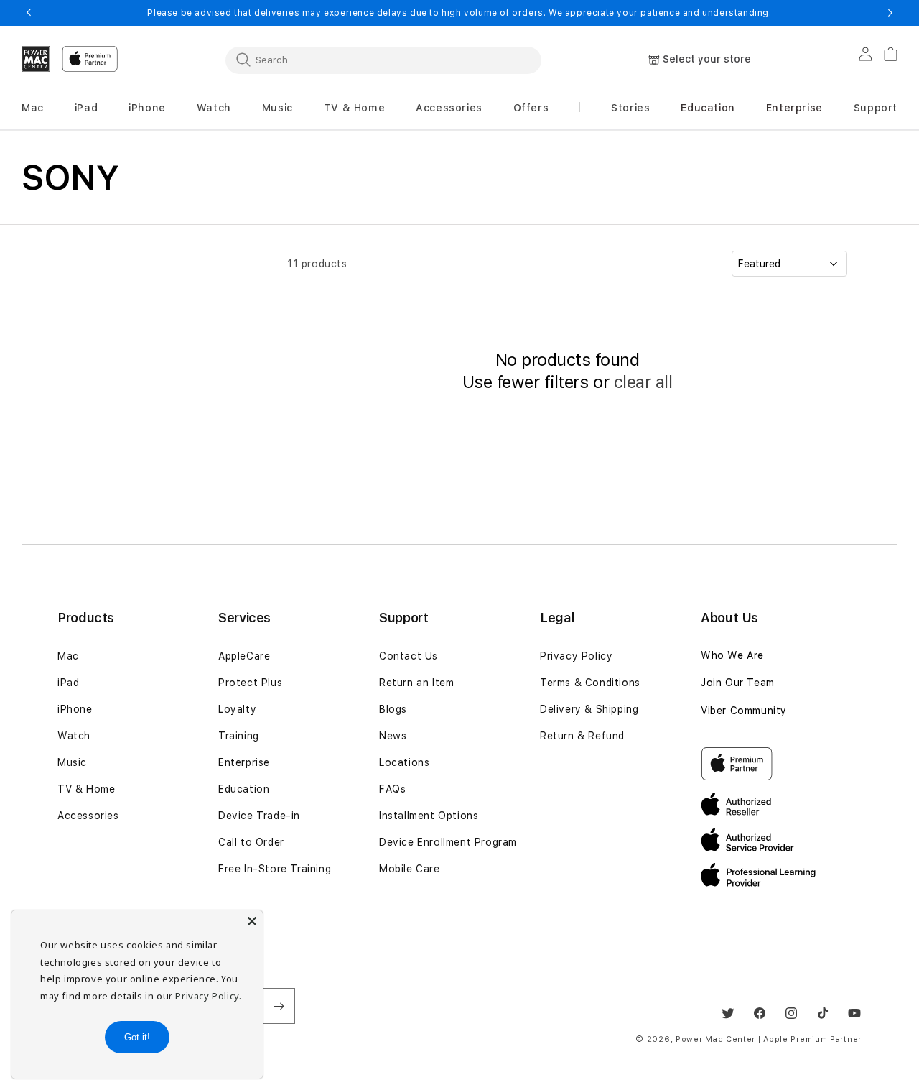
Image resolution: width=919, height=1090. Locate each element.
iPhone (75, 709)
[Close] (252, 921)
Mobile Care (409, 868)
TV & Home (86, 789)
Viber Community (744, 710)
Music (72, 762)
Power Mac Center (715, 1039)
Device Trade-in (259, 815)
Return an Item (416, 682)
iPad (68, 682)
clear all (643, 381)
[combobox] (383, 60)
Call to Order (251, 842)
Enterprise (244, 762)
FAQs (392, 789)
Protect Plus (250, 682)
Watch (73, 736)
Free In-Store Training (274, 868)
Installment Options (428, 815)
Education (243, 789)
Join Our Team (738, 682)
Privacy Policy (576, 656)
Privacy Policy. (208, 995)
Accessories (88, 815)
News (392, 736)
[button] (33, 108)
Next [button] (890, 13)
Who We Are (732, 655)
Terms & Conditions (590, 682)
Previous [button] (29, 13)
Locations (404, 762)
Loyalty (237, 709)
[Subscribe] (278, 1006)
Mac (68, 656)
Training (238, 736)
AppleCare (244, 656)
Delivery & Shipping (589, 709)
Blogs (393, 709)
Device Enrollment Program (448, 842)
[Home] (36, 59)
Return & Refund (582, 736)
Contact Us (408, 656)
